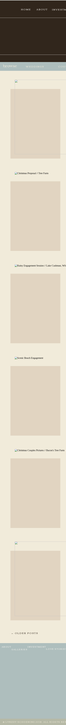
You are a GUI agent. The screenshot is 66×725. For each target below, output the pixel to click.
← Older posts (24, 633)
